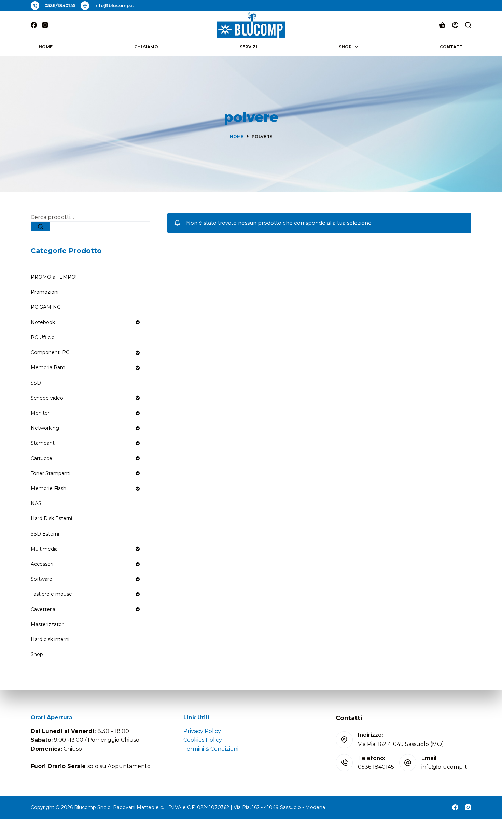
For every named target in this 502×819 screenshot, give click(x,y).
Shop (345, 47)
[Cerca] (468, 25)
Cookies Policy (202, 740)
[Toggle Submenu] (138, 322)
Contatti (452, 47)
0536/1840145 (59, 5)
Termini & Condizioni (210, 749)
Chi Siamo (146, 47)
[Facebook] (34, 25)
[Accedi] (455, 25)
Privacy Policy (202, 731)
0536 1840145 (376, 767)
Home (46, 47)
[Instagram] (45, 25)
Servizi (248, 47)
